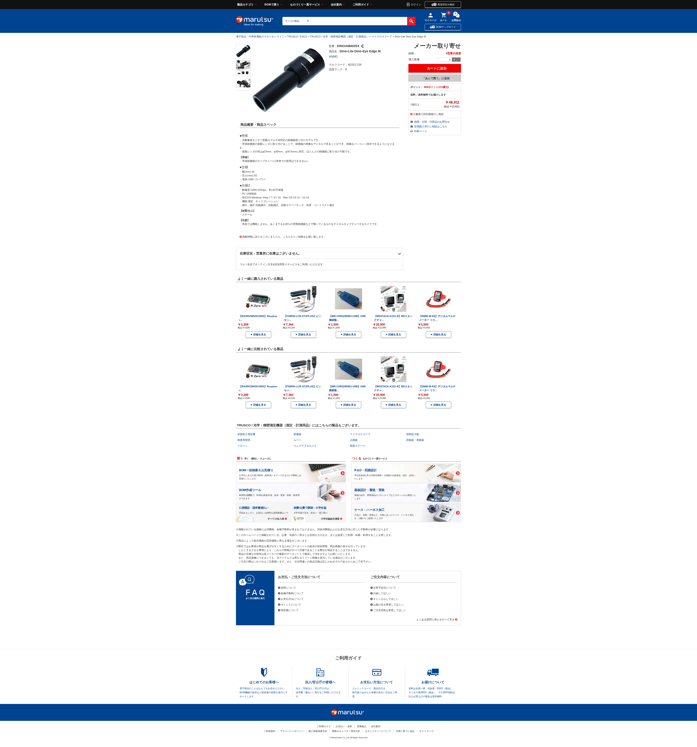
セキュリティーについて (378, 731)
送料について (288, 587)
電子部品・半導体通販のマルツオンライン (260, 36)
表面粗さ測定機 (246, 434)
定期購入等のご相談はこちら (430, 126)
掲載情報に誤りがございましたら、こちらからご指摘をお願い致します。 (284, 236)
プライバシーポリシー (292, 731)
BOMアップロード (446, 27)
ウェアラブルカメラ (305, 445)
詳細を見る (259, 334)
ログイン (416, 4)
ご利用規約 (269, 731)
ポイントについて (291, 604)
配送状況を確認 (446, 4)
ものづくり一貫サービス (305, 4)
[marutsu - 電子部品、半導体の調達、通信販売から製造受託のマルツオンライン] (254, 21)
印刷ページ (420, 131)
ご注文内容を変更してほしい (389, 610)
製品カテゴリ (245, 4)
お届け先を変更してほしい (388, 604)
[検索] (411, 21)
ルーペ (297, 440)
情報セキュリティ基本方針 (346, 731)
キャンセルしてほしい (386, 598)
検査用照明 (243, 440)
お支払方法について (292, 598)
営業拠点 (361, 726)
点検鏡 (354, 440)
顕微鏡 (297, 434)
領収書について (290, 610)
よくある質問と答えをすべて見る (435, 619)
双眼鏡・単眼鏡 (415, 440)
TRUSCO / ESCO (297, 36)
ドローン (242, 445)
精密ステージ (357, 445)
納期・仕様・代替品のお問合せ (432, 121)
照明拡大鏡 (412, 434)
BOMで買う (271, 4)
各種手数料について (292, 593)
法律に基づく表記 (405, 731)
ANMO (333, 56)
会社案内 (336, 4)
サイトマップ (426, 731)
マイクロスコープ (382, 36)
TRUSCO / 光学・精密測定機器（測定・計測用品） (339, 36)
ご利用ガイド (361, 4)
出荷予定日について (384, 587)
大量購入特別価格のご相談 (428, 114)
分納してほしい (382, 593)
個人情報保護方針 (317, 731)
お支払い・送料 (344, 726)
